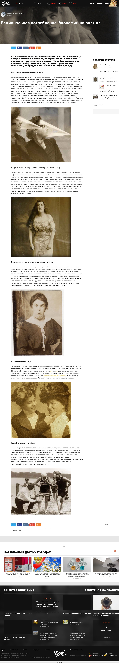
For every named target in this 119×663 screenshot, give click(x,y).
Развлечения (14, 650)
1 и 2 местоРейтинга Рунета (98, 654)
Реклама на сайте (76, 650)
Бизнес (25, 650)
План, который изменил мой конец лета (49, 623)
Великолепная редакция (16, 13)
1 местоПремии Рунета (113, 654)
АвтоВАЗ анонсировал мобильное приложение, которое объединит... (78, 635)
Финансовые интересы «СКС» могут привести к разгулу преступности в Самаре (49, 635)
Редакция (36, 650)
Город (3, 650)
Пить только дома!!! (76, 622)
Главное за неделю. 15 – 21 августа (77, 613)
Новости (47, 650)
